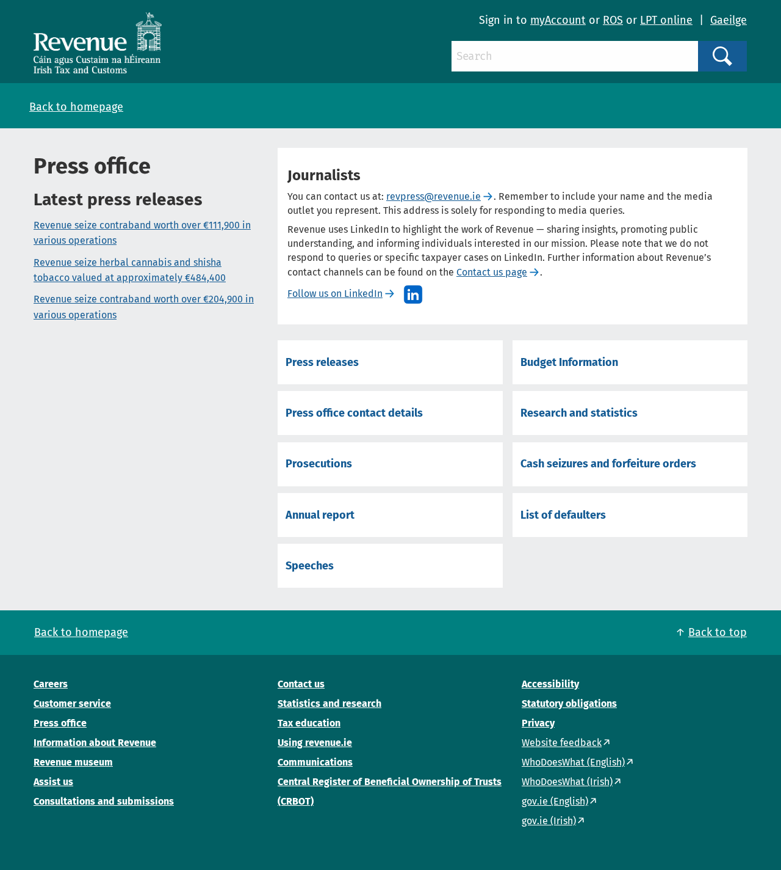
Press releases (322, 362)
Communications (315, 762)
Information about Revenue (95, 742)
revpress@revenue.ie (433, 196)
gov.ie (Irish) (549, 821)
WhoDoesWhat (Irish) (567, 782)
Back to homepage (76, 107)
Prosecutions (319, 463)
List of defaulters (563, 515)
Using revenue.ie (315, 742)
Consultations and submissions (104, 801)
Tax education (309, 723)
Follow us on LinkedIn (335, 293)
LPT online (666, 20)
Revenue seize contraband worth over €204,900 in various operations (144, 307)
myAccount (558, 20)
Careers (51, 684)
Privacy (538, 723)
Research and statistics (579, 413)
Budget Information (569, 362)
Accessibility (550, 684)
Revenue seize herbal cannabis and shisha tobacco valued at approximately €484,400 (130, 270)
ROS (613, 20)
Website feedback (562, 742)
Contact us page (491, 272)
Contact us (301, 684)
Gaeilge (728, 20)
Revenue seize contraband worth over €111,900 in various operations (142, 233)
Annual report (320, 515)
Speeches (310, 565)
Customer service (72, 703)
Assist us (53, 782)
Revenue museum (73, 762)
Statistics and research (329, 703)
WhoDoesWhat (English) (573, 762)
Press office (60, 723)
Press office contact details (354, 413)
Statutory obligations (569, 703)
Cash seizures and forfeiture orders (608, 463)
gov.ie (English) (555, 801)
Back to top (717, 632)
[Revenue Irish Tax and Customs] (98, 42)
